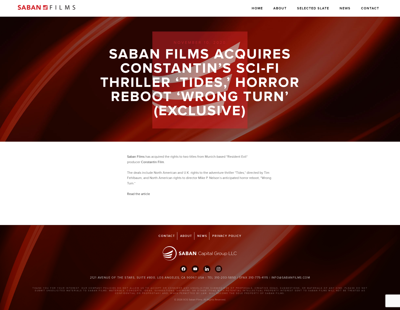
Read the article (138, 194)
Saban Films (136, 157)
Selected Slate (313, 8)
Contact (370, 8)
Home (257, 8)
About (280, 8)
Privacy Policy (226, 236)
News (345, 8)
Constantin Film (152, 162)
